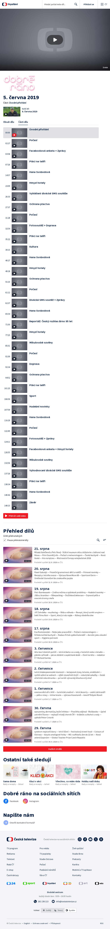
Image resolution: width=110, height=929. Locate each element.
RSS (101, 923)
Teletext (11, 859)
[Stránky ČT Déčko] (67, 884)
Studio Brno (77, 853)
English (27, 923)
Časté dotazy (13, 875)
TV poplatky (45, 853)
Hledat (76, 4)
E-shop (10, 869)
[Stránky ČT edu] (99, 884)
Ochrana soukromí (40, 923)
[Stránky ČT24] (11, 884)
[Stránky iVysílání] (49, 884)
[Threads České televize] (101, 839)
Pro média (44, 848)
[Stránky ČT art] (83, 884)
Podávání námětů (48, 869)
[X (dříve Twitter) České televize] (96, 839)
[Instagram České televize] (80, 839)
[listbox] (58, 910)
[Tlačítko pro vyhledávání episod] (98, 540)
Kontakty (76, 875)
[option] (47, 910)
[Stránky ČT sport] (29, 884)
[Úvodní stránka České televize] (22, 839)
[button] (55, 40)
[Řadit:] (104, 540)
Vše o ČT (43, 875)
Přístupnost (55, 923)
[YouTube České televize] (90, 839)
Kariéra (75, 864)
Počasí (43, 864)
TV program (12, 848)
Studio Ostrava (46, 859)
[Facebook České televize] (85, 839)
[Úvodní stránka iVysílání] (12, 4)
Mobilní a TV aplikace (82, 869)
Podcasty (76, 859)
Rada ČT (10, 864)
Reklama (11, 853)
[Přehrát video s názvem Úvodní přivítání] (55, 40)
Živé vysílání (77, 848)
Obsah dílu (8, 121)
